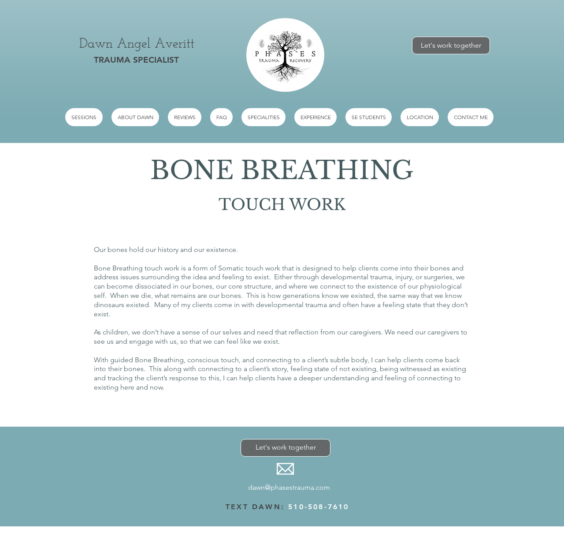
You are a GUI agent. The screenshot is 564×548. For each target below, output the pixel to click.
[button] (263, 117)
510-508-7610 (318, 507)
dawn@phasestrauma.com (289, 487)
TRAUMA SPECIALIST (136, 60)
